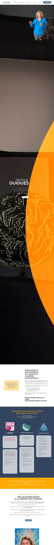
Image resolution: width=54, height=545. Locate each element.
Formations (35, 2)
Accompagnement (21, 2)
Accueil (15, 2)
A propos (40, 2)
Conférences (29, 2)
